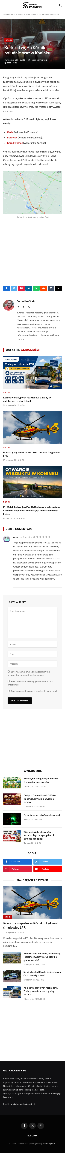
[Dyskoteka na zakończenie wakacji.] (12, 819)
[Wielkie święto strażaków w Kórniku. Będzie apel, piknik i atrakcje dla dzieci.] (12, 836)
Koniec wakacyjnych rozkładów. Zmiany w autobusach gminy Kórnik (41, 991)
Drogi (20, 14)
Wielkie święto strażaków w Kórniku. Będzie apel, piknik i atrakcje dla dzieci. (39, 835)
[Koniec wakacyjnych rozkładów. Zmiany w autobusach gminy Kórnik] (32, 372)
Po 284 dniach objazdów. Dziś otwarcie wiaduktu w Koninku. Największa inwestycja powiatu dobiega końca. (31, 510)
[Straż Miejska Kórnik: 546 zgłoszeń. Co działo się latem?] (12, 976)
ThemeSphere (49, 1143)
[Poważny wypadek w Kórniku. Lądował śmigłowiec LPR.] (32, 427)
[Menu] (5, 5)
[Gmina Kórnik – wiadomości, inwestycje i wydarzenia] (32, 5)
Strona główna (9, 14)
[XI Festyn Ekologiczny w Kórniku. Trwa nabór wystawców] (12, 782)
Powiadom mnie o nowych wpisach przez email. (34, 691)
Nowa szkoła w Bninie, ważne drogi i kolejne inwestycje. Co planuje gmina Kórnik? (42, 957)
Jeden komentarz (38, 60)
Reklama (32, 1136)
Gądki (10, 131)
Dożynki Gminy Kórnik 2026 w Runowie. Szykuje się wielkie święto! (40, 798)
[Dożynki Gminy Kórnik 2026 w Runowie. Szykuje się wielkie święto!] (12, 799)
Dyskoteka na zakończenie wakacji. (42, 815)
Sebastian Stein (26, 301)
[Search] (60, 5)
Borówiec (12, 137)
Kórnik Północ (15, 142)
